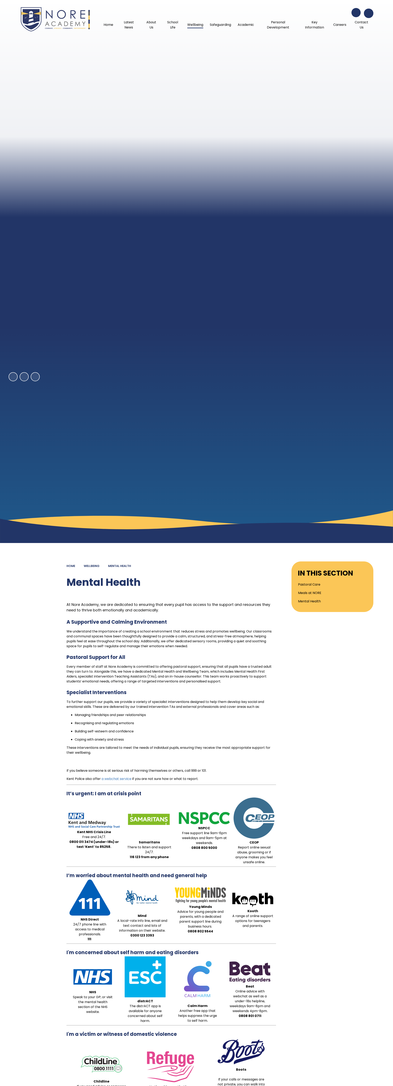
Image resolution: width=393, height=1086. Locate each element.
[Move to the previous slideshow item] (13, 376)
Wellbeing (91, 566)
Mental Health (119, 566)
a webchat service (116, 778)
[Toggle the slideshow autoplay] (35, 376)
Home (71, 566)
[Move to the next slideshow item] (24, 376)
